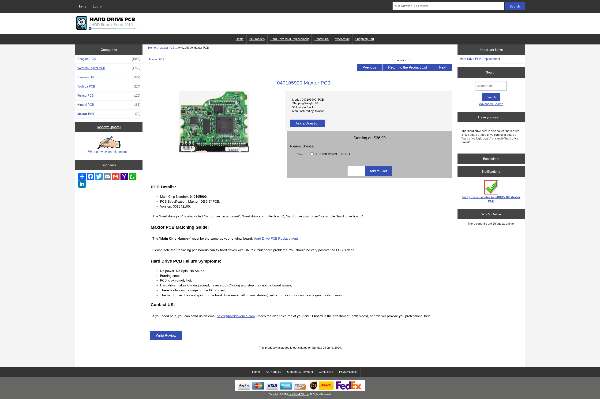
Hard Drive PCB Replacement (289, 39)
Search (491, 72)
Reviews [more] (109, 127)
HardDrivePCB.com (299, 394)
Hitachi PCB (108, 104)
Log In (97, 6)
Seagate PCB (108, 59)
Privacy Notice (348, 371)
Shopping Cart (364, 39)
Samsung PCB (108, 77)
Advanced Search (491, 104)
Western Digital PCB (108, 68)
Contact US (322, 39)
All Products (257, 39)
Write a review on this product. (108, 152)
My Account (342, 39)
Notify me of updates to (491, 199)
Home (82, 6)
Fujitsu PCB (108, 95)
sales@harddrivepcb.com (236, 316)
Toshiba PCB (108, 86)
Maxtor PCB (167, 47)
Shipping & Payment (300, 371)
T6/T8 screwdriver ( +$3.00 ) (332, 153)
